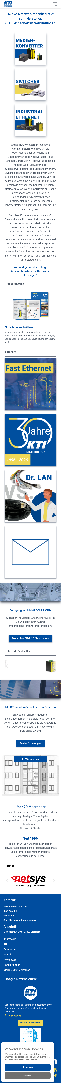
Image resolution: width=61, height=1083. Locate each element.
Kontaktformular (29, 968)
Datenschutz (10, 997)
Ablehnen (27, 1075)
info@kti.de (9, 964)
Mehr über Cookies (28, 1059)
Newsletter (9, 1007)
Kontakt (7, 1002)
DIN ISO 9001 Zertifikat (16, 1018)
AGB (5, 992)
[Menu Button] (55, 4)
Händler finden (11, 1013)
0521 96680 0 (10, 959)
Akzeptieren (27, 1067)
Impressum (9, 987)
